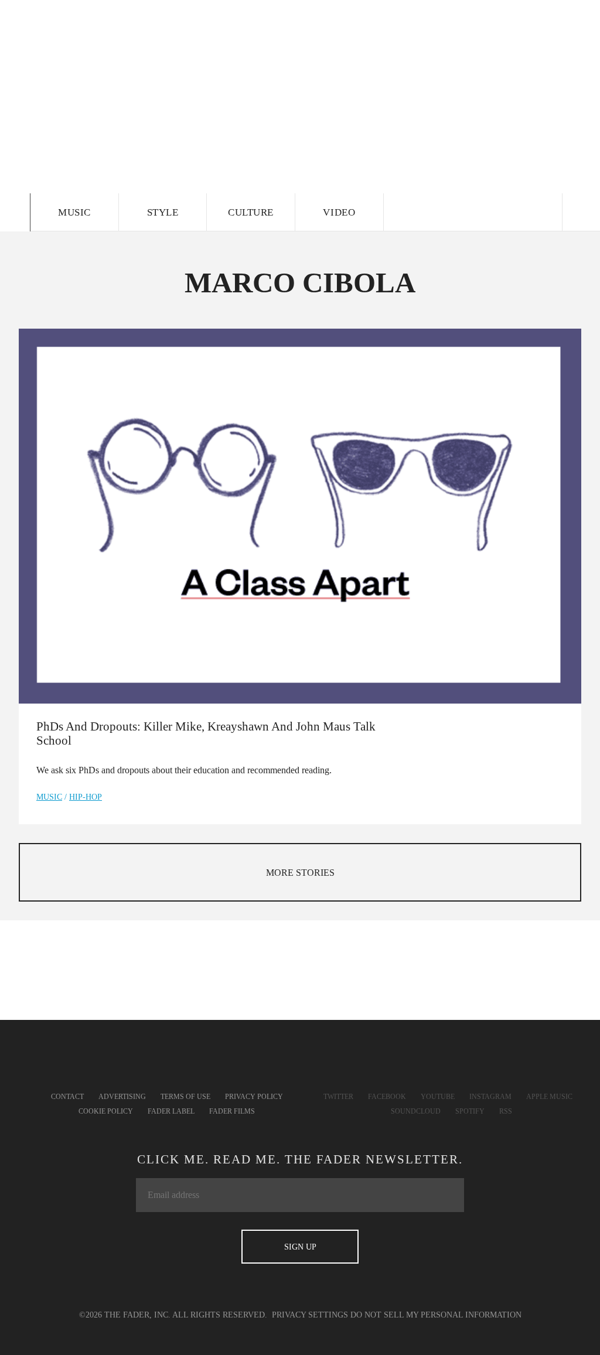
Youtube (438, 1097)
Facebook (387, 1097)
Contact (67, 1097)
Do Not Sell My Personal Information (435, 1314)
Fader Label (171, 1111)
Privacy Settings (310, 1314)
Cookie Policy (106, 1111)
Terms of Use (185, 1097)
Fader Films (232, 1111)
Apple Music (549, 1097)
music (49, 797)
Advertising (122, 1097)
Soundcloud (416, 1111)
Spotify (470, 1111)
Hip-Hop (85, 797)
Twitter (338, 1097)
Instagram (490, 1097)
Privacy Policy (254, 1097)
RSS (505, 1111)
